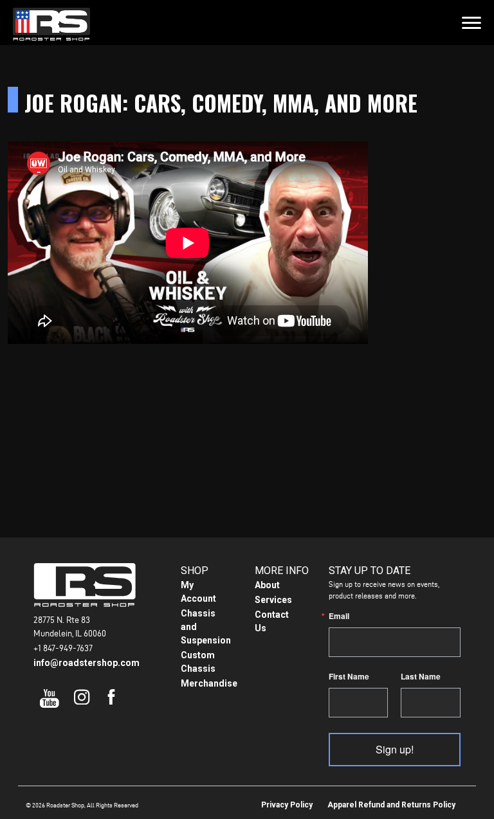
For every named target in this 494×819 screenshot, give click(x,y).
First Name (349, 676)
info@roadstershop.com (86, 663)
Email (339, 616)
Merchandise (209, 683)
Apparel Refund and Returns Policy (391, 804)
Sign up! (395, 749)
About (267, 585)
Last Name (421, 676)
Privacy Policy (287, 804)
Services (273, 600)
